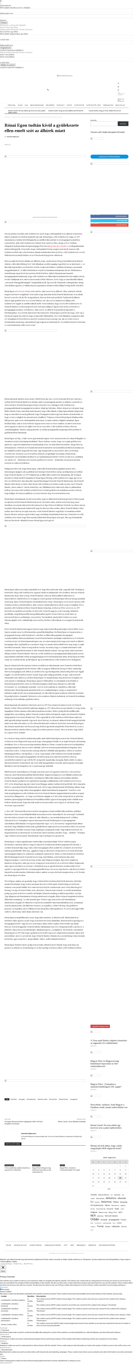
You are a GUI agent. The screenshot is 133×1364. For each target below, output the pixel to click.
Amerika (94, 1195)
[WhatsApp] (21, 150)
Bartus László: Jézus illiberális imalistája (72, 1122)
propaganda (73, 1099)
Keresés (94, 120)
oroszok (103, 1220)
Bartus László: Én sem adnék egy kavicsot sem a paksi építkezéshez (26, 111)
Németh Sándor (63, 1099)
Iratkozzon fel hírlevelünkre (109, 157)
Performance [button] (4, 1334)
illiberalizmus (115, 1205)
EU (92, 1202)
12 (104, 1174)
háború (107, 1205)
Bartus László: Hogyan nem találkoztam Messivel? (65, 111)
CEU (123, 1195)
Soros (114, 1223)
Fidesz (116, 1202)
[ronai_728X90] (45, 225)
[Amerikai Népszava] (13, 1136)
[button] (48, 90)
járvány (93, 1209)
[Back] (1, 3)
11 (99, 1174)
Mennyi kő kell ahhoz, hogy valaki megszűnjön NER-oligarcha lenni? (106, 1147)
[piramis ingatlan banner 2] (45, 362)
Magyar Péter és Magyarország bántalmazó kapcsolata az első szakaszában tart (41, 1170)
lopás (117, 1209)
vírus (92, 1230)
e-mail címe (4, 39)
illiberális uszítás (42, 1099)
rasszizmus (98, 1223)
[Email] (30, 150)
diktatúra (111, 1198)
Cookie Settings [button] (6, 1264)
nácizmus (100, 1216)
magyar (94, 1212)
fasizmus (106, 1202)
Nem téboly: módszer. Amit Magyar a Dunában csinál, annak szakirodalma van (109, 1106)
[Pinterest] (16, 150)
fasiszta (97, 1202)
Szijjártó (93, 1226)
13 (109, 1174)
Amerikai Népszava (13, 136)
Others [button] (2, 1356)
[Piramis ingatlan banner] (45, 1085)
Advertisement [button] (5, 1348)
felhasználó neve (6, 13)
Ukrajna (107, 1226)
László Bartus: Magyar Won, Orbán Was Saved (105, 111)
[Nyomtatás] (35, 150)
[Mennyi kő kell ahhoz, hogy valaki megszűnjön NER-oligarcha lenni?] (109, 1139)
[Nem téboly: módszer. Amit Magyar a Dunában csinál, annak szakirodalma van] (109, 1098)
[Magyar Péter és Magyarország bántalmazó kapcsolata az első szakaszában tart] (45, 1157)
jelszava (3, 20)
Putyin (123, 1220)
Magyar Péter (113, 1212)
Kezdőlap (7, 117)
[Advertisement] (45, 967)
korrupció (110, 1209)
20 (109, 1178)
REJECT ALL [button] (18, 1264)
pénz (92, 1223)
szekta (119, 1223)
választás (116, 1226)
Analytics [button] (3, 1341)
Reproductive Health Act (59, 246)
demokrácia (100, 1198)
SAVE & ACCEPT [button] (6, 1363)
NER (93, 1216)
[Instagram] (118, 87)
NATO (120, 1212)
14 (115, 1174)
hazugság (22, 1099)
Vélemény (124, 1226)
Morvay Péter (53, 1099)
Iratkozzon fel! (121, 225)
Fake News (14, 1099)
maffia (122, 1209)
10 (93, 1174)
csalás (93, 1198)
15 (120, 1174)
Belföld (62, 1165)
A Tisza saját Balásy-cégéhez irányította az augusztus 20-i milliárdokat (109, 1041)
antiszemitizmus (103, 1195)
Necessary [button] (4, 1287)
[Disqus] (45, 1199)
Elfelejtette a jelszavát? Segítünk (13, 25)
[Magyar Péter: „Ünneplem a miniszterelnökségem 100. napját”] (72, 1157)
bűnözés (117, 1195)
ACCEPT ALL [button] (28, 1264)
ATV (112, 1195)
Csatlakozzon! (122, 220)
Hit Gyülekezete (31, 1099)
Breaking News (9, 1165)
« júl (108, 1189)
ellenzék (122, 1198)
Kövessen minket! (121, 216)
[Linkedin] (26, 150)
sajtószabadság (107, 1223)
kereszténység (100, 1209)
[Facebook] (118, 83)
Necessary (5, 1289)
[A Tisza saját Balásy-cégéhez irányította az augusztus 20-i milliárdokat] (17, 1157)
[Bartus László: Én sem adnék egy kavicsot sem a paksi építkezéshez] (109, 1119)
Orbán (95, 1219)
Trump (100, 1226)
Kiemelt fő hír (36, 1165)
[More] (40, 150)
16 (126, 1174)
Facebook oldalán (23, 291)
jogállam (123, 1205)
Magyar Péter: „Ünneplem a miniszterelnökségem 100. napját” (106, 1085)
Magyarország (15, 117)
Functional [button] (3, 1328)
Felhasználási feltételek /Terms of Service (16, 29)
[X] (118, 90)
